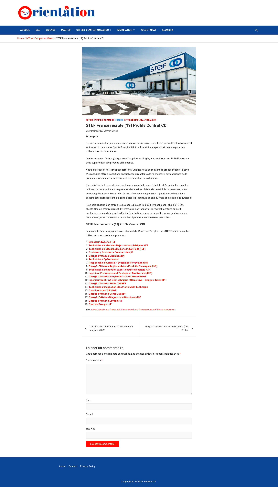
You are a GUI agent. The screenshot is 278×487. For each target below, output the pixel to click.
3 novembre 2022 (94, 131)
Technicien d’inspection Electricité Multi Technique (118, 286)
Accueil (25, 30)
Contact (72, 466)
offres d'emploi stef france (103, 310)
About (62, 466)
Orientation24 (148, 481)
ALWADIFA (167, 30)
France (119, 120)
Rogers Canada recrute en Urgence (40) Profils (167, 328)
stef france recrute (143, 310)
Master (66, 30)
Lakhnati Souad (111, 131)
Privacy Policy (87, 466)
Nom (88, 400)
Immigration (124, 30)
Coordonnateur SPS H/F (102, 290)
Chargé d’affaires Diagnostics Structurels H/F (115, 297)
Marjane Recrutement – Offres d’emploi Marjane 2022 (111, 328)
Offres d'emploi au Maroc (100, 120)
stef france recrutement (164, 310)
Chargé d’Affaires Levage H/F (105, 300)
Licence (50, 30)
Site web (90, 428)
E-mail (89, 414)
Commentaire (94, 360)
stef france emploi (125, 310)
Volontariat (148, 30)
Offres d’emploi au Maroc (92, 30)
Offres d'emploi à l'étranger (140, 120)
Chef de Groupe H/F (100, 304)
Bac (38, 30)
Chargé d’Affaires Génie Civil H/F (107, 283)
